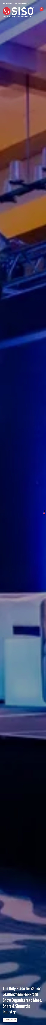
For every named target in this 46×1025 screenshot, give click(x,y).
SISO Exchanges (7, 3)
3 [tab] (44, 513)
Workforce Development (22, 3)
